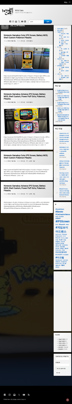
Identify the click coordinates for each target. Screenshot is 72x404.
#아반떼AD (65, 254)
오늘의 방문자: (62, 341)
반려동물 (59, 65)
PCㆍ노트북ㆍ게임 (30, 161)
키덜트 (59, 32)
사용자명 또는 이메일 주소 (62, 356)
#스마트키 (59, 254)
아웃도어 (59, 59)
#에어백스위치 (59, 260)
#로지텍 (63, 241)
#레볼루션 (58, 241)
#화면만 (57, 267)
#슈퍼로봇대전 (61, 252)
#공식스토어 (58, 234)
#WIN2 (67, 224)
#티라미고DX (59, 263)
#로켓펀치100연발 (60, 243)
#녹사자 (58, 238)
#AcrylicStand (60, 209)
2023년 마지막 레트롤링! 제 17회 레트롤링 (64, 163)
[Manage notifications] (67, 399)
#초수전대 (65, 260)
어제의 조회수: (62, 343)
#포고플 (64, 263)
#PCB (57, 224)
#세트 (63, 250)
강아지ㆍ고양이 (65, 70)
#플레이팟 (58, 265)
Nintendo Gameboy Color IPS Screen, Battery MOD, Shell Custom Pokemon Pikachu (26, 36)
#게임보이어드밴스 (62, 229)
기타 (58, 74)
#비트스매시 (58, 250)
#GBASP (58, 218)
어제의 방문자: (62, 345)
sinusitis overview (64, 141)
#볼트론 (66, 248)
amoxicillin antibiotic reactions (62, 153)
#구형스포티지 (59, 236)
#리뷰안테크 (65, 245)
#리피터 (57, 246)
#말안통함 (62, 246)
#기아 (64, 236)
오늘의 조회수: (62, 339)
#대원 (57, 240)
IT (57, 47)
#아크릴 (60, 257)
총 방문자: (61, 349)
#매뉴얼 (57, 248)
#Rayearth (62, 224)
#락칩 (64, 240)
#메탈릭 (62, 248)
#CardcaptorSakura (63, 214)
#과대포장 (64, 234)
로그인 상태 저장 (61, 368)
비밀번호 (58, 362)
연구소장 (23, 41)
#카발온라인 (64, 261)
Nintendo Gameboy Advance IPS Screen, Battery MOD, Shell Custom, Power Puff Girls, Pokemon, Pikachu (24, 96)
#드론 (61, 240)
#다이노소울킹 (64, 238)
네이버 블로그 (29, 41)
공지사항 (59, 30)
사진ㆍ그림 (63, 75)
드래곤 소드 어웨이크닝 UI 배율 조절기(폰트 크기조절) (63, 97)
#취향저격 (58, 261)
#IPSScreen (63, 221)
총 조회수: (61, 347)
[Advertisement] (62, 301)
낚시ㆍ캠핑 (63, 60)
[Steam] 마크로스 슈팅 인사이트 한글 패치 (64, 191)
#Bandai (59, 212)
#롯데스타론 (58, 245)
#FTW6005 (61, 216)
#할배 (63, 265)
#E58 (57, 216)
